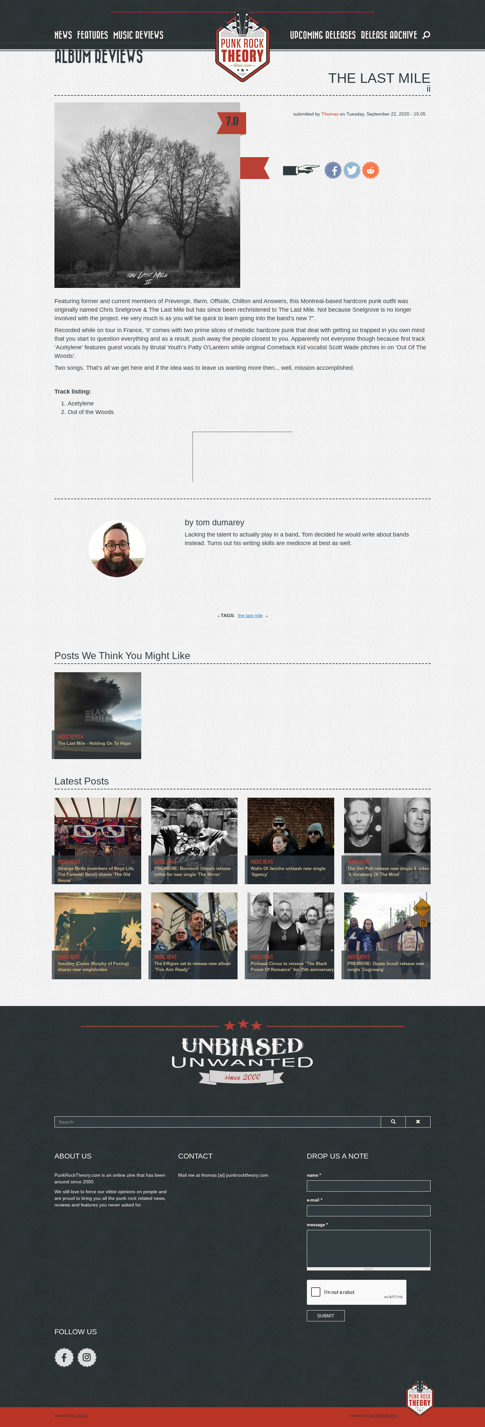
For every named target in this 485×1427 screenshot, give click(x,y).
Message (317, 1225)
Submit (326, 1315)
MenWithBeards (383, 1415)
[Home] (242, 45)
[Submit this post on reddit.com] (370, 169)
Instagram (87, 1357)
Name (314, 1175)
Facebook (64, 1357)
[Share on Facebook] (333, 169)
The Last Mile (379, 78)
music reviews (138, 35)
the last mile (250, 615)
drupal (82, 1415)
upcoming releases (323, 35)
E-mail (314, 1200)
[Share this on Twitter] (352, 169)
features (92, 35)
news (63, 35)
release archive (389, 35)
